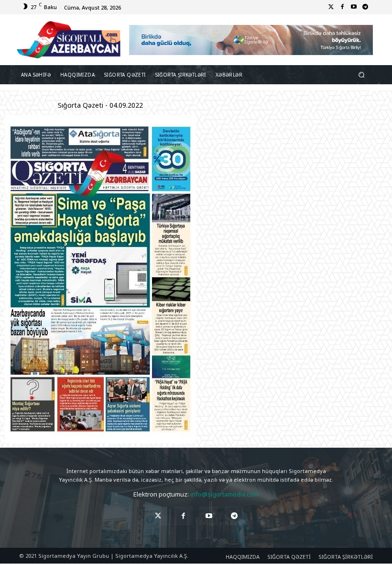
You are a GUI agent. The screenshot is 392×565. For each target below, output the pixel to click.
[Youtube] (353, 7)
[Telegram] (365, 7)
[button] (361, 75)
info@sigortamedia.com (224, 494)
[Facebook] (342, 7)
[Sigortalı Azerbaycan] (68, 39)
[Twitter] (331, 7)
